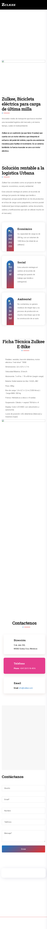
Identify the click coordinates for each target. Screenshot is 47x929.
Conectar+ (23, 925)
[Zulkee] (9, 5)
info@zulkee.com (26, 688)
